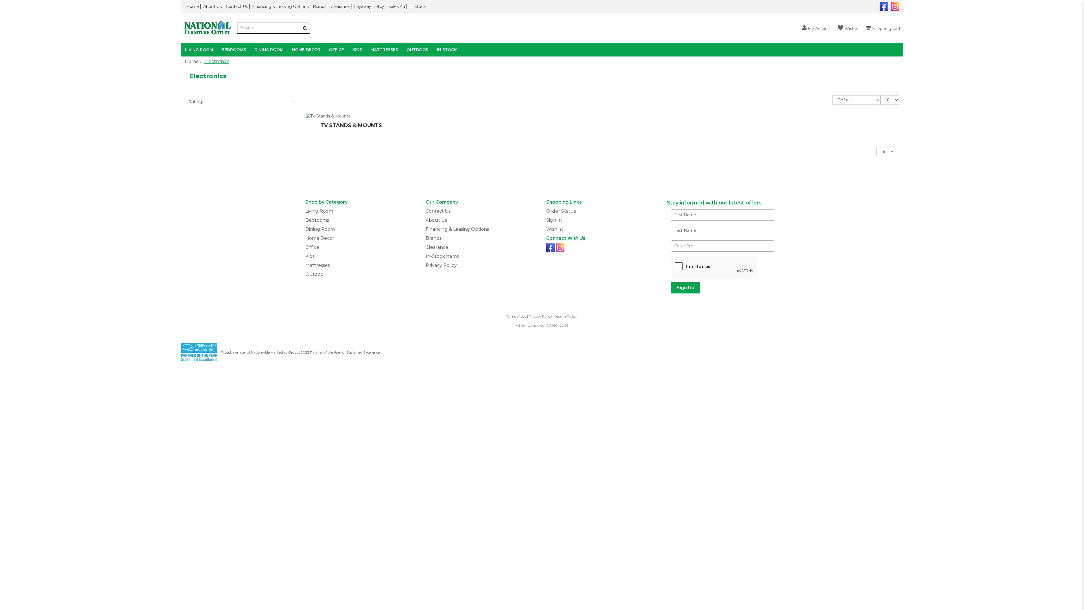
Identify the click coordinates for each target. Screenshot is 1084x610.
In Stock (417, 6)
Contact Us (237, 6)
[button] (817, 28)
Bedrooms (234, 49)
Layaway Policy (369, 6)
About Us (212, 6)
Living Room (199, 49)
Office (336, 49)
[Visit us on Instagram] (894, 6)
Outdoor (417, 49)
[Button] (305, 28)
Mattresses (384, 49)
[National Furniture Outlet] (209, 28)
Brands (319, 6)
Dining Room (268, 49)
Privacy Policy (441, 265)
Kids (357, 49)
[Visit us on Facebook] (883, 6)
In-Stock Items (442, 256)
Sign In (554, 220)
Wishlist (554, 229)
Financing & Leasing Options (280, 6)
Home (192, 6)
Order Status (561, 211)
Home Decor (306, 49)
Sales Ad (396, 6)
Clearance (340, 6)
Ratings (196, 101)
